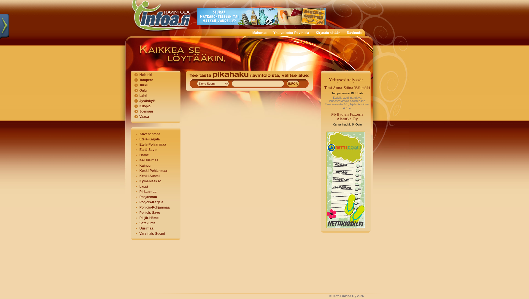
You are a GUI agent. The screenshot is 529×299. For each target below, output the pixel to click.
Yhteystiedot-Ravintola (291, 33)
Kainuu (144, 165)
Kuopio (144, 106)
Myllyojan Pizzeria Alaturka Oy (347, 116)
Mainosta (259, 33)
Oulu (143, 90)
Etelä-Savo (147, 150)
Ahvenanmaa (149, 134)
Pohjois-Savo (149, 213)
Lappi (143, 186)
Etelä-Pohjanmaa (152, 144)
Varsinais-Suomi (152, 234)
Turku (143, 85)
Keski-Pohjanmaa (153, 171)
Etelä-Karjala (149, 139)
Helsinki (145, 75)
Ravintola (354, 33)
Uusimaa (146, 228)
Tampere (146, 80)
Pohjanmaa (148, 197)
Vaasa (144, 117)
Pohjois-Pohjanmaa (154, 207)
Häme (144, 155)
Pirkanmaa (147, 192)
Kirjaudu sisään (328, 33)
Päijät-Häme (149, 218)
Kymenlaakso (150, 181)
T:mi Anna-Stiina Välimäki (347, 88)
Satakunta (147, 223)
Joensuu (146, 111)
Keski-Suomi (149, 176)
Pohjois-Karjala (151, 202)
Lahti (143, 96)
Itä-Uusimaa (148, 160)
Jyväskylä (147, 101)
